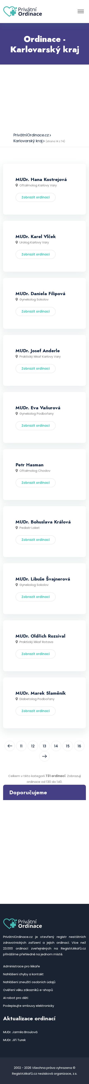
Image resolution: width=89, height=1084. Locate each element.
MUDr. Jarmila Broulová (20, 1032)
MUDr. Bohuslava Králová (43, 521)
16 (79, 746)
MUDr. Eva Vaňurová (38, 407)
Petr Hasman (29, 464)
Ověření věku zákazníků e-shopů (28, 990)
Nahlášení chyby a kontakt (23, 974)
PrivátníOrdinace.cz (31, 135)
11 (21, 746)
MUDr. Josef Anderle (38, 350)
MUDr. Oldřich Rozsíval (40, 636)
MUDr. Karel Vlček (36, 236)
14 (56, 746)
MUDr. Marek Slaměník (41, 693)
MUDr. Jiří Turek (14, 1040)
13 (44, 746)
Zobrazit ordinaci (36, 197)
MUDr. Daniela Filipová (40, 293)
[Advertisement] (44, 97)
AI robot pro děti (15, 998)
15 (68, 746)
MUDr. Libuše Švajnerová (43, 579)
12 (33, 746)
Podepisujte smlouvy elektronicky (28, 1005)
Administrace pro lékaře (21, 966)
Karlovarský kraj (27, 140)
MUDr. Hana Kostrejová (41, 179)
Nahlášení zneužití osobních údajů (29, 982)
